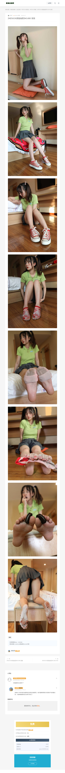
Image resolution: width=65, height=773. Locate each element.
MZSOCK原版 (33, 9)
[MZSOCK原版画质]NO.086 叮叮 (50, 660)
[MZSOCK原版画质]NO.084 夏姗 (15, 660)
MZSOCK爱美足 (25, 9)
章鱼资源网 (12, 9)
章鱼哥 (13, 650)
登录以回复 (56, 678)
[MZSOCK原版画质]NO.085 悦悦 (22, 644)
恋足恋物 (18, 9)
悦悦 (10, 637)
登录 (38, 706)
